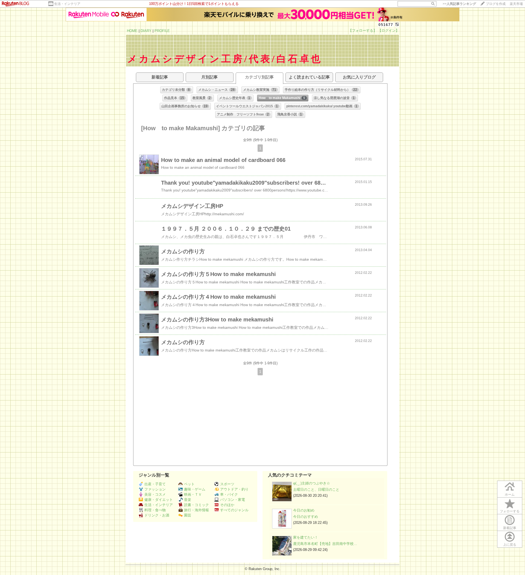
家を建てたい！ (305, 537)
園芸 (187, 515)
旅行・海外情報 (196, 510)
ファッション (155, 489)
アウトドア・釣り (234, 489)
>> (459, 4)
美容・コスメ (155, 494)
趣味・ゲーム (194, 489)
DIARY (146, 31)
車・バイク (229, 494)
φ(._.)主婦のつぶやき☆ (311, 483)
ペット (189, 484)
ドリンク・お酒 (156, 515)
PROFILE (162, 31)
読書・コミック (196, 505)
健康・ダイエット (158, 500)
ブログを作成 (496, 4)
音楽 (187, 500)
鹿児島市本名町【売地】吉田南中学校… (325, 544)
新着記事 (509, 528)
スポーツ (227, 484)
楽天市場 (516, 4)
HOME (132, 31)
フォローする (510, 511)
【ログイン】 (388, 30)
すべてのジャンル (234, 510)
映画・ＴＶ (193, 494)
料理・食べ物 (155, 510)
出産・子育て (155, 484)
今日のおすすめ (305, 517)
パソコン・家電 (232, 500)
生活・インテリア (67, 4)
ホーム (510, 494)
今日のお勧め (303, 510)
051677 (385, 25)
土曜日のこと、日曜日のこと (316, 489)
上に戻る (509, 545)
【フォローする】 (362, 30)
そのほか (227, 505)
